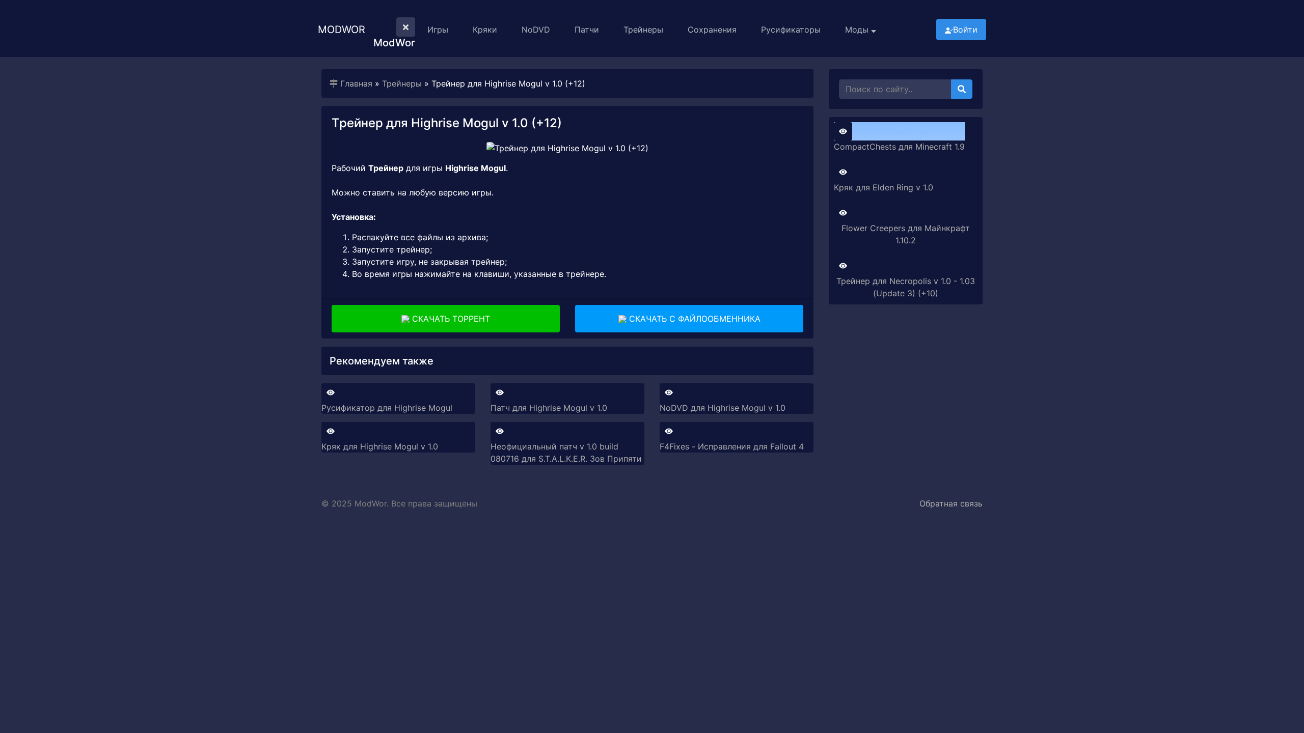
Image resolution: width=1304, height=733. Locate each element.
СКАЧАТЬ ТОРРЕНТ (450, 319)
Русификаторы (791, 29)
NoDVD (536, 29)
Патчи (587, 29)
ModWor (341, 29)
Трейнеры (643, 29)
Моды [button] (858, 29)
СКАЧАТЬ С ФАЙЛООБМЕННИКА (693, 319)
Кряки (485, 29)
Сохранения (712, 29)
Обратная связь (951, 503)
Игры (437, 29)
